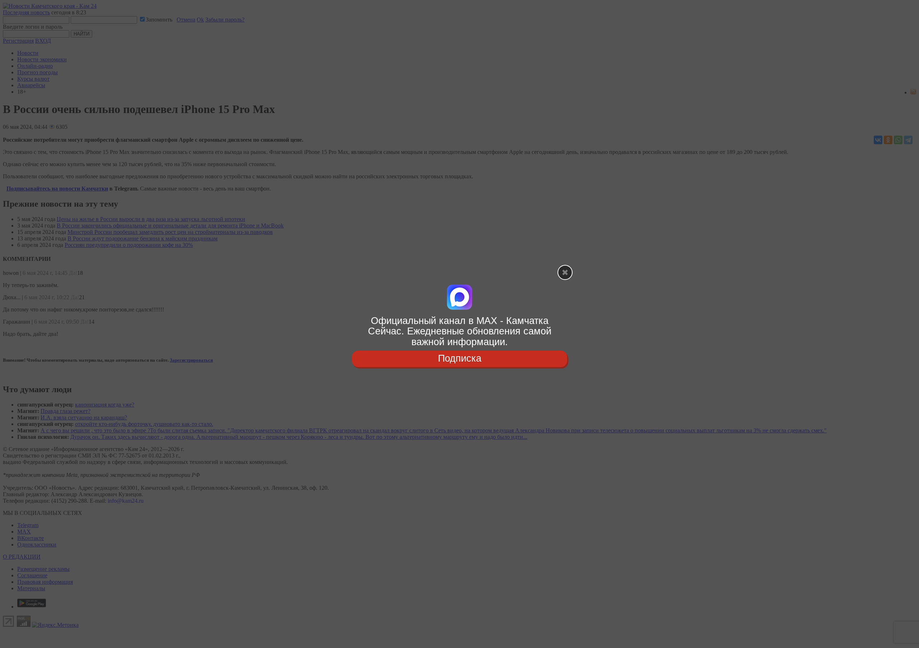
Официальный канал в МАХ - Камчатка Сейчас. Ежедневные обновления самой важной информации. (459, 331)
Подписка (459, 358)
